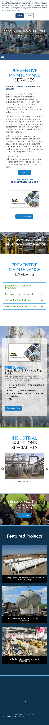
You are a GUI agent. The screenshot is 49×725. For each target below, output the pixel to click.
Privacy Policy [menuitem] (18, 714)
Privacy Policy (16, 10)
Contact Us (24, 172)
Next (47, 468)
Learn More (24, 515)
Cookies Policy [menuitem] (29, 714)
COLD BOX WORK (24, 481)
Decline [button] (29, 16)
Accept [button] (19, 16)
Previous (2, 468)
